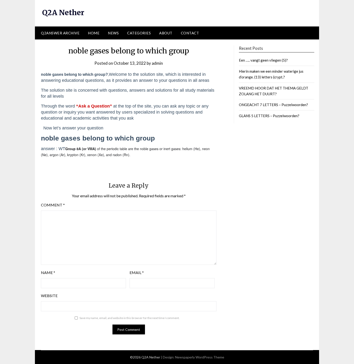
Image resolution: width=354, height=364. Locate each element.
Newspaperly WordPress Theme (199, 357)
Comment (53, 205)
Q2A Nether (63, 12)
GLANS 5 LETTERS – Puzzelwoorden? (269, 116)
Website (49, 295)
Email (137, 272)
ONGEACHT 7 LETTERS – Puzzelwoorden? (273, 104)
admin (157, 63)
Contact (190, 33)
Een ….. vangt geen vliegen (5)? (263, 60)
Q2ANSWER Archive (60, 33)
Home (93, 33)
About (165, 33)
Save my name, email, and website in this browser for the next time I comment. (129, 318)
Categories (139, 33)
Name (48, 272)
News (113, 33)
